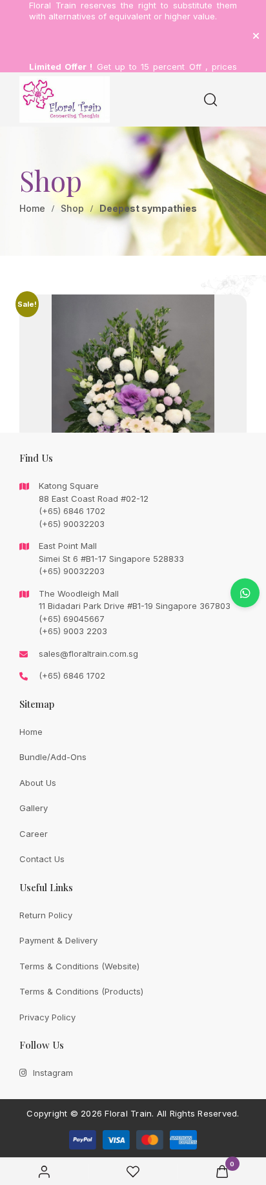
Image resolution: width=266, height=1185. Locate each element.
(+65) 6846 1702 (72, 675)
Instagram (53, 1072)
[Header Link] (256, 36)
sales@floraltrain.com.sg (88, 653)
